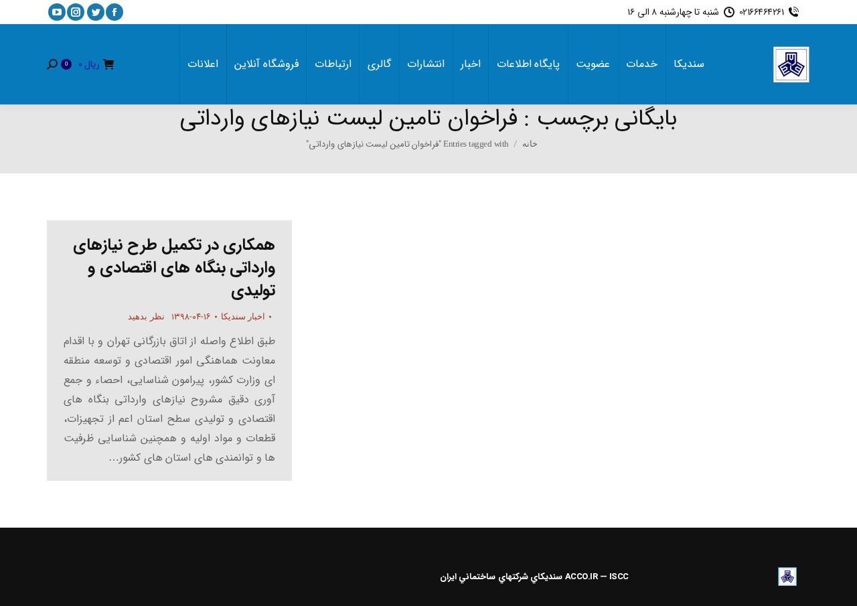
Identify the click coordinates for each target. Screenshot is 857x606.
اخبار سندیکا (243, 316)
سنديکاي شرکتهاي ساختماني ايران (501, 577)
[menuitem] (689, 64)
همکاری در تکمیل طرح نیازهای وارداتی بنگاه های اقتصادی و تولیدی (174, 267)
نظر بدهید (146, 316)
